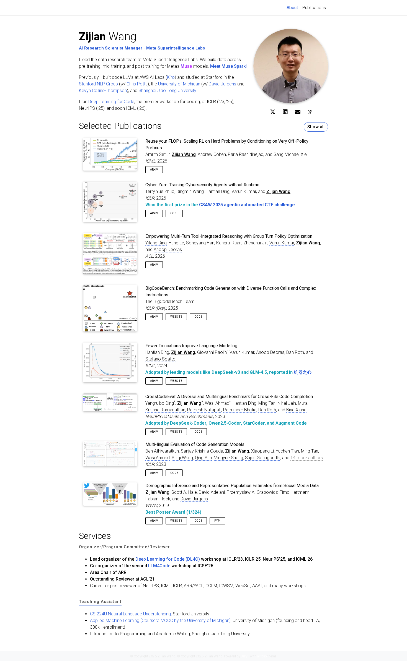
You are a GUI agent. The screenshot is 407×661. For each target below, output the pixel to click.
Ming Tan (266, 403)
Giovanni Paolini (212, 352)
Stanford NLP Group (98, 84)
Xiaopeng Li (262, 451)
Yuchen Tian (287, 451)
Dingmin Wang (190, 191)
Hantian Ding (218, 191)
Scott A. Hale (184, 492)
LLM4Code (159, 565)
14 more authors (306, 457)
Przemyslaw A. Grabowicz (252, 492)
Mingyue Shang (228, 457)
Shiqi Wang (182, 457)
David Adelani (212, 492)
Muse (186, 66)
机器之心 (302, 372)
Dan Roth (295, 352)
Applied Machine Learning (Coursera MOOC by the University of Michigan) (160, 620)
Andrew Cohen (212, 154)
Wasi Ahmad (218, 403)
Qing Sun (203, 457)
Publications (314, 7)
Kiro (171, 77)
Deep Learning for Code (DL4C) (167, 559)
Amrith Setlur (157, 154)
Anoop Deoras (168, 249)
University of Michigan (179, 84)
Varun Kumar (243, 191)
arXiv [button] (154, 169)
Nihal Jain (286, 403)
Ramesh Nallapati (204, 409)
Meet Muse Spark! (228, 66)
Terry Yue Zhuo (159, 191)
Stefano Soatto (160, 359)
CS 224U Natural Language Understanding (130, 613)
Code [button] (174, 213)
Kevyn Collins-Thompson (103, 90)
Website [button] (176, 316)
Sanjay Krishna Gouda (202, 451)
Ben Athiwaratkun (162, 451)
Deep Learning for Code (111, 101)
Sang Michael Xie (290, 154)
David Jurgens (222, 84)
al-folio (262, 656)
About (293, 7)
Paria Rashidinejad (245, 154)
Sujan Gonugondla (262, 457)
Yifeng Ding (156, 242)
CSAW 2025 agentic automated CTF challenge (247, 204)
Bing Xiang (296, 409)
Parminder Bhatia (239, 409)
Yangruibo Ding (160, 403)
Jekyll (245, 656)
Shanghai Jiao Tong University (167, 90)
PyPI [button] (217, 520)
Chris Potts (137, 84)
